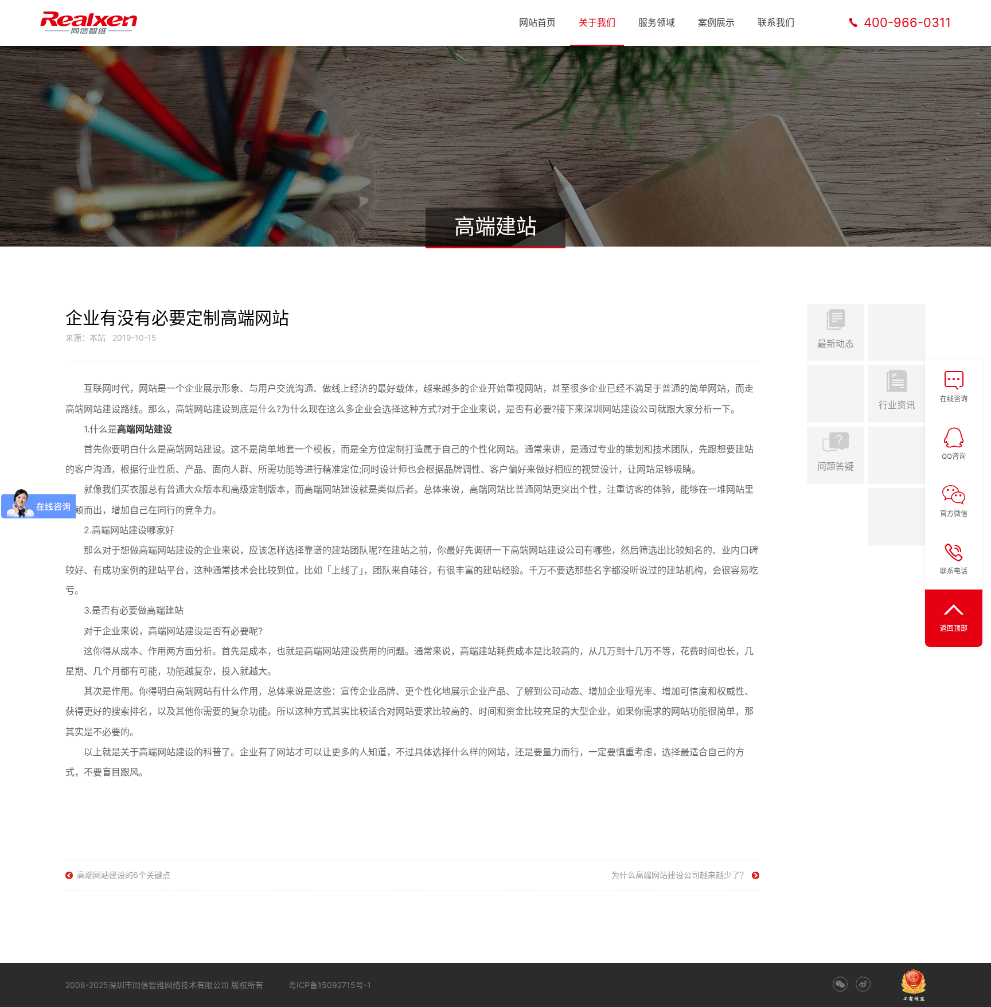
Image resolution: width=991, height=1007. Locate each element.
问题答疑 (835, 466)
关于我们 (597, 22)
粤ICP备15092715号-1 (329, 985)
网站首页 (537, 22)
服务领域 (656, 22)
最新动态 (835, 343)
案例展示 (716, 22)
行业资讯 (897, 405)
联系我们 (776, 22)
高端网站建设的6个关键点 (123, 875)
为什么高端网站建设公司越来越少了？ (679, 875)
